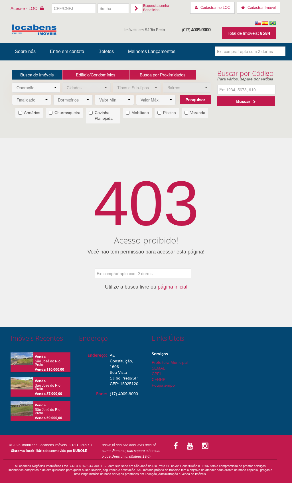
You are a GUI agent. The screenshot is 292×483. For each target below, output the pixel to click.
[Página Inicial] (34, 29)
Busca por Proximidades (163, 75)
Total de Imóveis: (249, 33)
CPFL (157, 374)
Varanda (197, 112)
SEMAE (158, 368)
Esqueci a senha (156, 6)
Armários (32, 112)
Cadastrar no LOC (215, 7)
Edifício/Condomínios (95, 75)
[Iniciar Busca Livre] (281, 51)
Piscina (169, 112)
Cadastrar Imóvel (262, 7)
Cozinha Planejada (104, 115)
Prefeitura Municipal (170, 362)
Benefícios (151, 10)
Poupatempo (163, 385)
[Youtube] (191, 446)
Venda (40, 356)
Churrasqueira (67, 112)
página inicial (172, 287)
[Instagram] (206, 446)
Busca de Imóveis (37, 75)
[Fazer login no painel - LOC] (136, 8)
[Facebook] (177, 446)
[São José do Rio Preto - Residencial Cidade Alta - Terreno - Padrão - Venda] (22, 360)
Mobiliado (140, 112)
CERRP (158, 379)
